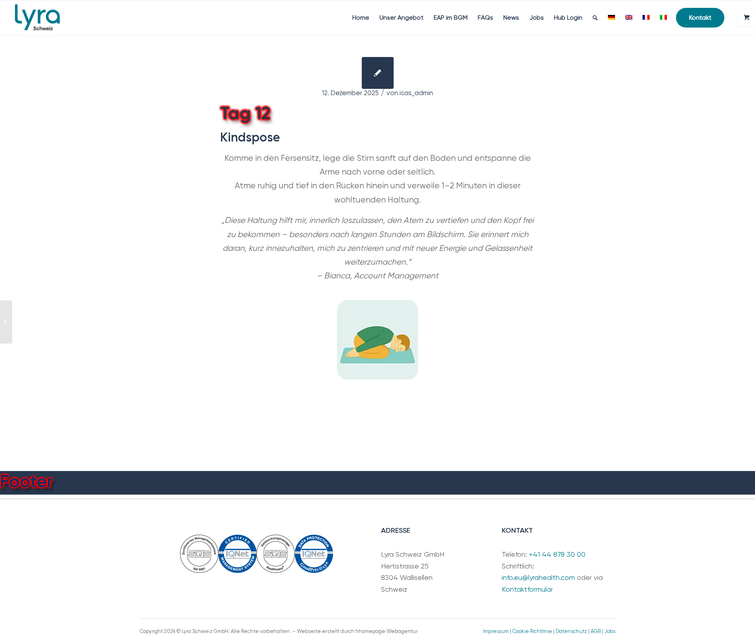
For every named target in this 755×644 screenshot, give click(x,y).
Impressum (496, 631)
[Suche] (595, 17)
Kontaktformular (527, 589)
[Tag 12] (378, 73)
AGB (596, 631)
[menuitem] (360, 17)
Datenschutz (571, 631)
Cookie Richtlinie (532, 631)
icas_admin (416, 93)
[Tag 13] (6, 322)
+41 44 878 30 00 (557, 554)
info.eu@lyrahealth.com (538, 577)
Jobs (609, 631)
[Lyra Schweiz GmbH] (37, 17)
